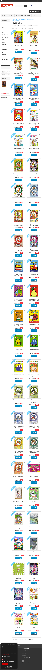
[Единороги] (34, 493)
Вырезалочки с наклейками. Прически (34, 375)
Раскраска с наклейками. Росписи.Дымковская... (18, 174)
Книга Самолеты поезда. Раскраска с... (34, 99)
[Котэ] (34, 619)
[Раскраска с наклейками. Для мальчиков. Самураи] (18, 468)
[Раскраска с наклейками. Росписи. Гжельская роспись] (34, 190)
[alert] (9, 656)
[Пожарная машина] (34, 266)
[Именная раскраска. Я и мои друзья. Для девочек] (34, 140)
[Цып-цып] (18, 619)
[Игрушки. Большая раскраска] (34, 468)
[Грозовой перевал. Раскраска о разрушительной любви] (34, 543)
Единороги (34, 501)
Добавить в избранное (24, 32)
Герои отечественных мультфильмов (5, 34)
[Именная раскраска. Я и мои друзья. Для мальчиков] (18, 140)
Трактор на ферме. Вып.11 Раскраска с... (18, 99)
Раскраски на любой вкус (4, 53)
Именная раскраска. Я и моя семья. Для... (34, 124)
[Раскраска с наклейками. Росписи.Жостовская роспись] (34, 165)
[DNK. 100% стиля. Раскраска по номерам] (18, 37)
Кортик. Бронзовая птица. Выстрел (4, 88)
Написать (30, 0)
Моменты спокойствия (34, 526)
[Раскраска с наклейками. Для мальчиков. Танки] (18, 391)
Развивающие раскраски (4, 50)
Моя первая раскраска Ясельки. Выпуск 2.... (18, 350)
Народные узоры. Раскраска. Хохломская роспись (34, 47)
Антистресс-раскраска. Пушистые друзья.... (18, 527)
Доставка (25, 0)
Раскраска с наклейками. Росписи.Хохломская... (18, 224)
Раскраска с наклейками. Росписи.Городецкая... (33, 250)
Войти (39, 0)
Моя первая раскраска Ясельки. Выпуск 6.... (18, 300)
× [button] (16, 643)
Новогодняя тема (4, 47)
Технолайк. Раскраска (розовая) (18, 603)
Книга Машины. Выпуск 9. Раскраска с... (18, 124)
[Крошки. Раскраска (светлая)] (34, 593)
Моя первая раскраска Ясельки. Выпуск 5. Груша (33, 300)
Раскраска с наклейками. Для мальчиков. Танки (18, 400)
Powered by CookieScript (9, 667)
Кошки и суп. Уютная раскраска (18, 577)
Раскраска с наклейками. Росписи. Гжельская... (33, 199)
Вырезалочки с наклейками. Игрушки (18, 375)
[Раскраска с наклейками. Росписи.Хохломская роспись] (18, 215)
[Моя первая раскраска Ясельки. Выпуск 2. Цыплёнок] (18, 341)
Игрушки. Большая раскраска (34, 477)
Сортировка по (14, 25)
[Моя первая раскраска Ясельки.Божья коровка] (34, 316)
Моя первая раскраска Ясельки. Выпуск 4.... (18, 325)
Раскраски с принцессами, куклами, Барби (5, 58)
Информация (5, 67)
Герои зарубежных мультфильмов (5, 29)
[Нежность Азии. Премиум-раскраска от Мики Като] (18, 493)
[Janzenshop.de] (7, 5)
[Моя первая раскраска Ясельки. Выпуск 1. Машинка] (34, 341)
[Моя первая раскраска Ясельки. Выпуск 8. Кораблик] (18, 266)
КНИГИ (4, 15)
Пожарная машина (34, 274)
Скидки (4, 78)
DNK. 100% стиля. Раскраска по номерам (18, 46)
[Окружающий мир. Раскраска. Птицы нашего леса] (34, 63)
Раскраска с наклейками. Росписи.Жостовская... (33, 174)
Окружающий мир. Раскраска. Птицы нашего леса (33, 73)
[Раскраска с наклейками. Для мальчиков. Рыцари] (34, 418)
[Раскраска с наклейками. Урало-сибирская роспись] (34, 215)
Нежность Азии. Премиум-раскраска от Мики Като (18, 502)
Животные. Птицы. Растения (4, 43)
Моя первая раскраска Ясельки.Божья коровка (34, 325)
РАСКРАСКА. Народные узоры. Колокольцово (18, 72)
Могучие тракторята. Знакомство (18, 552)
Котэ (34, 627)
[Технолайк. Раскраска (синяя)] (34, 568)
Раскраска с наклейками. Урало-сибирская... (33, 224)
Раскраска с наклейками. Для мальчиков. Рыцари (33, 427)
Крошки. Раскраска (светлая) (34, 603)
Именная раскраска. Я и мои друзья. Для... (18, 149)
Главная (13, 19)
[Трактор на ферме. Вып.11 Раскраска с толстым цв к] (18, 90)
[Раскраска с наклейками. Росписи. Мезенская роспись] (18, 240)
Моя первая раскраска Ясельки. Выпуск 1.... (34, 350)
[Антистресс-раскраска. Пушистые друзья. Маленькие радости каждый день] (18, 518)
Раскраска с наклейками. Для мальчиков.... (18, 427)
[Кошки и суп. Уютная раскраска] (18, 568)
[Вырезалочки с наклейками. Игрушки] (18, 366)
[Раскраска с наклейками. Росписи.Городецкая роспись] (34, 240)
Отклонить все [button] (13, 664)
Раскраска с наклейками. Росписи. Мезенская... (18, 250)
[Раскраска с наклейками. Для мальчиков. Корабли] (18, 418)
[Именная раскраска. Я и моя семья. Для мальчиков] (34, 115)
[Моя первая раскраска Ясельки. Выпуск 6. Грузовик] (18, 291)
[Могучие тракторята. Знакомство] (18, 543)
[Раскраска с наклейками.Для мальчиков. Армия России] (34, 391)
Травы (34, 15)
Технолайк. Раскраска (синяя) (33, 577)
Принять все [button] (5, 664)
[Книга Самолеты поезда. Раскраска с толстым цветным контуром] (34, 90)
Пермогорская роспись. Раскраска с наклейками (18, 199)
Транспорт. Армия (4, 62)
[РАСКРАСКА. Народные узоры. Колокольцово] (18, 63)
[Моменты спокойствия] (34, 518)
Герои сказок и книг (5, 38)
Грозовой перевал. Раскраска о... (34, 552)
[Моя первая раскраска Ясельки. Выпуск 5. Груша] (34, 291)
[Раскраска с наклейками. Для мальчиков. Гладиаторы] (34, 443)
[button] (9, 666)
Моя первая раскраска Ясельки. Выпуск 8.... (18, 275)
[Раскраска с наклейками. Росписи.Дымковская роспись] (18, 165)
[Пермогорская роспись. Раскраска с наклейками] (18, 190)
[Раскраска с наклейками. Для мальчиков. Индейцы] (18, 443)
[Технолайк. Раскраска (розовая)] (18, 593)
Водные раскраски (4, 25)
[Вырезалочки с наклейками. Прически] (34, 366)
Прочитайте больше (5, 654)
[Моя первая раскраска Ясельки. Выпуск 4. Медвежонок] (18, 316)
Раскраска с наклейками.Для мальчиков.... (33, 401)
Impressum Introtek (6, 74)
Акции (22, 0)
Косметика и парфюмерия (23, 15)
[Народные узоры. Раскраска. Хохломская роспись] (34, 37)
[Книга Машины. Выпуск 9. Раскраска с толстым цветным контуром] (18, 115)
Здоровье (10, 15)
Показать (28, 25)
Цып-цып (18, 627)
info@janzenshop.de (25, 662)
